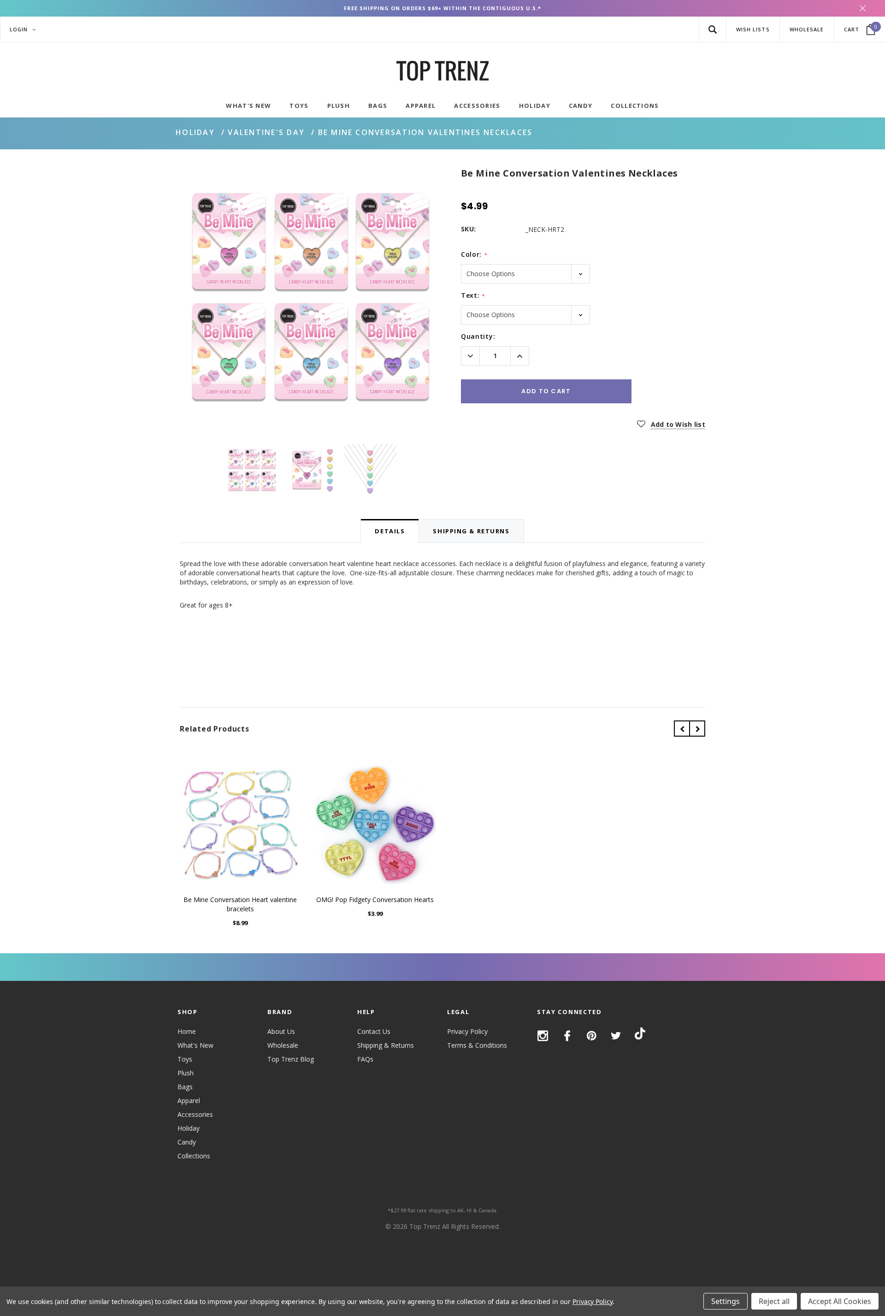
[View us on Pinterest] (591, 1036)
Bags (185, 1086)
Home (186, 1031)
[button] (712, 29)
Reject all (774, 1301)
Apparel (188, 1100)
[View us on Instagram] (543, 1036)
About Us (281, 1031)
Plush (185, 1072)
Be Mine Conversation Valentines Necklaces (425, 132)
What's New (195, 1045)
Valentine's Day (266, 132)
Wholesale (282, 1045)
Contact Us (373, 1031)
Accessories (195, 1114)
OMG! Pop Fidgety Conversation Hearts (375, 899)
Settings (725, 1301)
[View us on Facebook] (567, 1036)
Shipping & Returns (385, 1045)
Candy (186, 1142)
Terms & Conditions (477, 1045)
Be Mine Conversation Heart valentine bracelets (240, 904)
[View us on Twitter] (616, 1036)
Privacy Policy (467, 1031)
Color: (474, 254)
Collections (193, 1155)
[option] (311, 297)
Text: (473, 295)
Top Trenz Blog (290, 1059)
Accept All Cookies (839, 1301)
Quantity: (478, 336)
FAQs (365, 1059)
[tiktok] (640, 1035)
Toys (184, 1059)
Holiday (195, 132)
